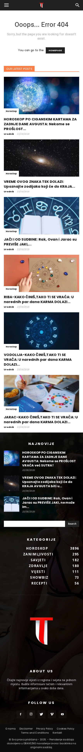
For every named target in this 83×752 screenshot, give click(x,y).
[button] (77, 5)
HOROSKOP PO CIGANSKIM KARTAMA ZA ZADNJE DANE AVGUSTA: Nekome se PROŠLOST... (40, 124)
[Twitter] (41, 714)
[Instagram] (31, 714)
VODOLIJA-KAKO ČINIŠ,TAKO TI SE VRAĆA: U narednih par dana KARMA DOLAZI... (38, 359)
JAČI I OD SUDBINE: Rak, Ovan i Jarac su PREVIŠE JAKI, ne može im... (48, 502)
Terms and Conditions (35, 732)
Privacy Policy (44, 728)
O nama (10, 728)
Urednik (9, 134)
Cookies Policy (65, 728)
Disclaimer (26, 728)
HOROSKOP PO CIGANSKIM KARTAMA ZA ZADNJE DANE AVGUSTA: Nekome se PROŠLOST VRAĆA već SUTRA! (49, 459)
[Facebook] (20, 714)
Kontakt (57, 732)
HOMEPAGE (55, 50)
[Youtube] (62, 714)
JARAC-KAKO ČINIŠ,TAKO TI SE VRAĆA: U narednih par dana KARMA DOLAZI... (41, 419)
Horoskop (11, 111)
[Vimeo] (52, 714)
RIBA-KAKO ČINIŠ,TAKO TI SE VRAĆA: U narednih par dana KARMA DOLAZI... (39, 299)
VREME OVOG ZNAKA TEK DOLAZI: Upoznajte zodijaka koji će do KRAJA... (39, 184)
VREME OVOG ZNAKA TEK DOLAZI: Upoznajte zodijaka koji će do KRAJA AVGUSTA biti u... (49, 481)
